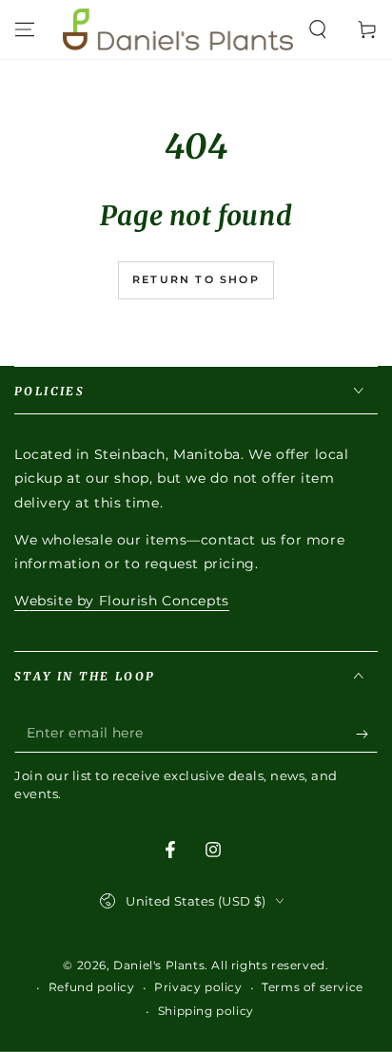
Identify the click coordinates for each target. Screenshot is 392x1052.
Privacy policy (198, 987)
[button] (318, 29)
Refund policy (92, 987)
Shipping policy (206, 1011)
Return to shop (196, 279)
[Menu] (24, 29)
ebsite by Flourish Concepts (129, 600)
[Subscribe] (367, 734)
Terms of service (312, 987)
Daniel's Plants (159, 965)
